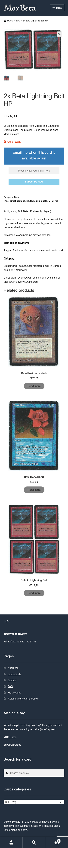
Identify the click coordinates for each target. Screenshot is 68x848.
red (56, 200)
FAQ (10, 686)
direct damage (17, 200)
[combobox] (34, 802)
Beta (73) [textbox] (33, 802)
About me (13, 668)
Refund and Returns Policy (23, 698)
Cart (52, 839)
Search (34, 842)
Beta (18, 20)
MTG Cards (10, 737)
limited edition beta (36, 200)
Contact (12, 680)
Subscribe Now (34, 181)
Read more (34, 386)
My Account (11, 842)
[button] (59, 34)
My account (14, 692)
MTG (51, 200)
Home (10, 20)
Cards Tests (14, 674)
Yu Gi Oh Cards (12, 744)
